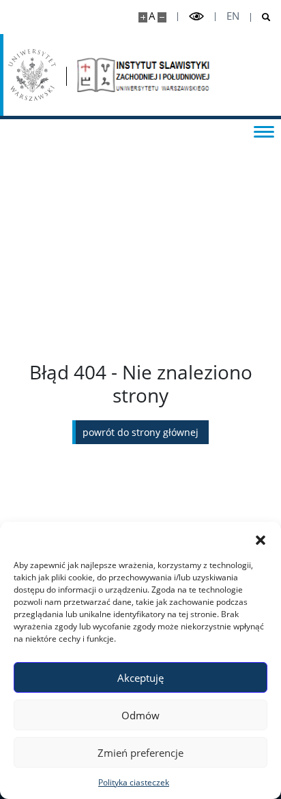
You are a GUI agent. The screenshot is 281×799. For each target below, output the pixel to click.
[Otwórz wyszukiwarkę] (261, 17)
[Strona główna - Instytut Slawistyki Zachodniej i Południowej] (144, 75)
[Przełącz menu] (264, 131)
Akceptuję (140, 678)
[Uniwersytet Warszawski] (32, 75)
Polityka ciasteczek (133, 782)
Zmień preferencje (140, 752)
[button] (260, 539)
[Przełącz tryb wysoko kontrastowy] (196, 16)
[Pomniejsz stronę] (162, 17)
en (232, 16)
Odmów (140, 715)
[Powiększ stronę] (142, 17)
